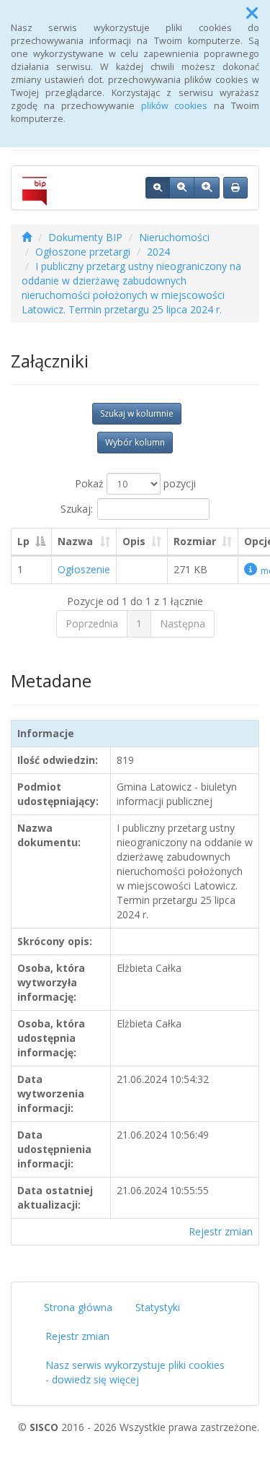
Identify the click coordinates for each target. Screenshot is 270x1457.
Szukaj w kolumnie (137, 413)
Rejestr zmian (221, 1231)
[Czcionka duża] (207, 188)
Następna (182, 623)
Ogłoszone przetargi (82, 251)
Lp (23, 541)
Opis (133, 541)
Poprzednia (92, 623)
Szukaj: (76, 509)
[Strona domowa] (27, 237)
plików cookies (174, 106)
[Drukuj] (235, 188)
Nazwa (75, 541)
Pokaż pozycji (135, 483)
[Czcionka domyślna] (157, 188)
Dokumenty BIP (85, 237)
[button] (252, 13)
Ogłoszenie (84, 569)
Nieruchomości (174, 237)
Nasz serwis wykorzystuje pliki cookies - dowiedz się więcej (135, 1372)
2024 (158, 251)
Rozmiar (195, 541)
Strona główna (78, 1307)
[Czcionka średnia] (181, 188)
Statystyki (157, 1307)
